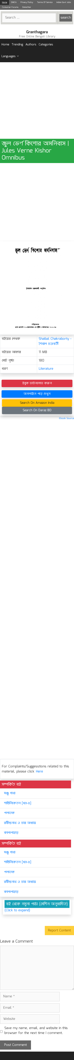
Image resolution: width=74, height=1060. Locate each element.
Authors (30, 44)
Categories (46, 44)
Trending (17, 44)
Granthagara (37, 32)
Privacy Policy (27, 2)
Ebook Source (66, 418)
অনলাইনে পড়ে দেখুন (37, 393)
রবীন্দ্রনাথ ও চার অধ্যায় (20, 823)
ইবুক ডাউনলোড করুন (37, 383)
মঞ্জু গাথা (9, 793)
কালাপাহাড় (11, 833)
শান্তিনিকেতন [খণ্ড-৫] (17, 803)
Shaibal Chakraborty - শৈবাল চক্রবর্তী (55, 341)
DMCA (14, 2)
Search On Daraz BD (37, 410)
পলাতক (9, 813)
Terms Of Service (44, 2)
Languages (8, 56)
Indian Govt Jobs (63, 2)
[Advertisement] (37, 100)
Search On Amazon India (37, 402)
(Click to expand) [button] (17, 910)
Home (4, 2)
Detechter (26, 7)
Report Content (59, 930)
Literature (46, 368)
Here (39, 771)
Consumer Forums (10, 7)
